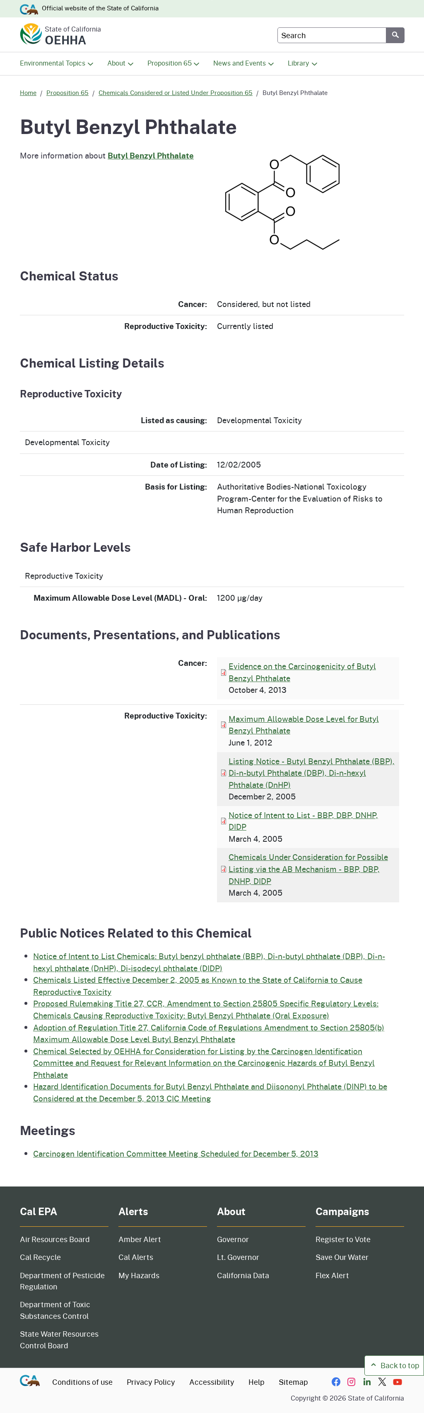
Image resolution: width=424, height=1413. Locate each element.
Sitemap (293, 1381)
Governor (233, 1239)
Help (256, 1381)
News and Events (239, 63)
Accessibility (211, 1381)
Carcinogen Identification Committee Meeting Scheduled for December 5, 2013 (175, 1153)
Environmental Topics (52, 63)
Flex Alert (332, 1275)
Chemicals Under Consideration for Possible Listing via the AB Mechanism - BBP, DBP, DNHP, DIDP (308, 868)
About (116, 63)
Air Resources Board (55, 1239)
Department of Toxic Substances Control (55, 1310)
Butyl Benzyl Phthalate (151, 155)
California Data (243, 1275)
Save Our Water (342, 1257)
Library (298, 63)
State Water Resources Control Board (59, 1339)
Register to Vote (343, 1239)
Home (28, 92)
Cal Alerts (135, 1257)
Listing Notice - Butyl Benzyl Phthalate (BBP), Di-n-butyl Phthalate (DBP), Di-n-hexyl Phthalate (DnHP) (312, 772)
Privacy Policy (151, 1381)
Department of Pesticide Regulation (62, 1281)
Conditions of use (82, 1381)
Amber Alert (139, 1239)
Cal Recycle (40, 1257)
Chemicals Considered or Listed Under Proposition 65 (176, 92)
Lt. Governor (238, 1257)
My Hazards (138, 1275)
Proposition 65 (169, 63)
